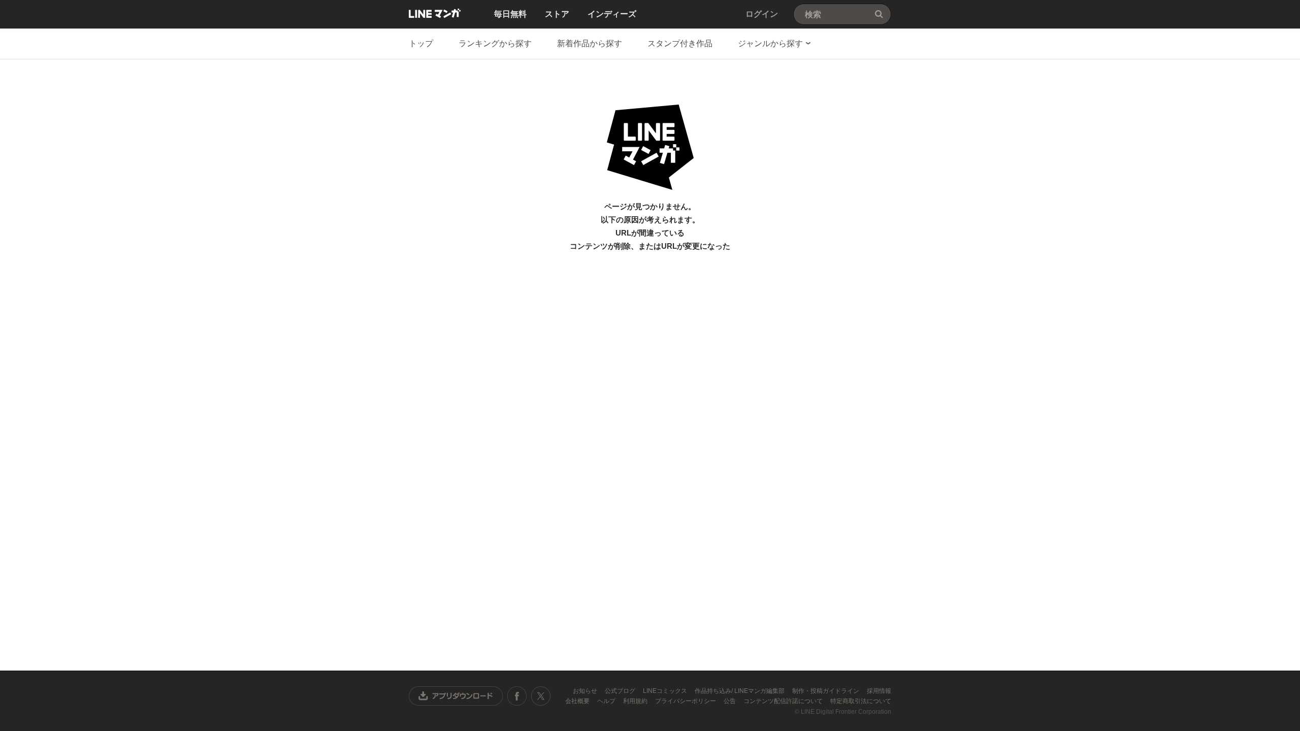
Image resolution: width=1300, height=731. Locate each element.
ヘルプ (607, 701)
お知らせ (586, 690)
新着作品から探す (589, 43)
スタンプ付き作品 (679, 43)
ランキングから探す (495, 43)
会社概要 (578, 701)
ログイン (761, 14)
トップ (421, 43)
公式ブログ (621, 690)
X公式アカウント (540, 696)
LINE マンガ (435, 13)
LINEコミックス (666, 690)
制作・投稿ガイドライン (826, 690)
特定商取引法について (860, 701)
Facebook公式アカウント (517, 696)
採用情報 (879, 690)
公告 (730, 701)
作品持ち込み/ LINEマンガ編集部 (740, 690)
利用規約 (636, 701)
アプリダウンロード (456, 696)
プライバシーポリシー (686, 701)
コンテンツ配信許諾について (783, 701)
